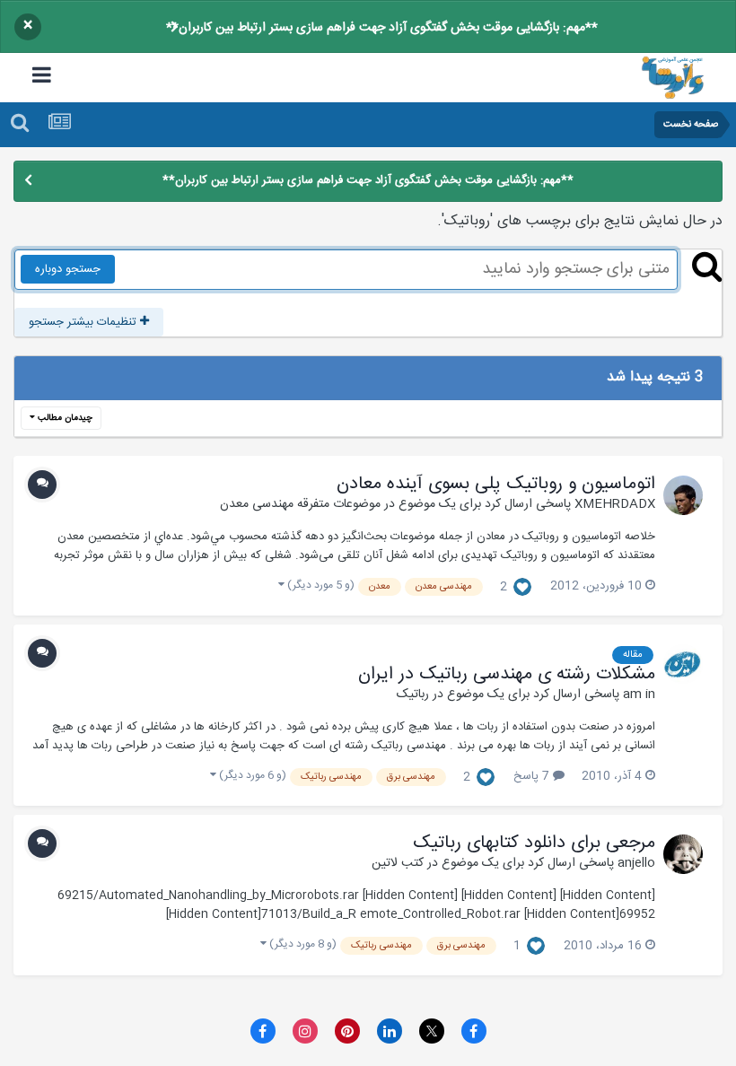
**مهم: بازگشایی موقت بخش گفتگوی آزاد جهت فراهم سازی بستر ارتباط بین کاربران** (382, 28)
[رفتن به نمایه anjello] (683, 854)
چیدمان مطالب (63, 418)
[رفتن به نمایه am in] (683, 664)
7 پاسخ (533, 776)
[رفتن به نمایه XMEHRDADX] (683, 495)
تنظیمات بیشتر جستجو (84, 322)
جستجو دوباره (68, 269)
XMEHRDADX (614, 504)
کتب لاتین (398, 863)
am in (639, 694)
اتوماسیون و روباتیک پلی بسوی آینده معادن (496, 484)
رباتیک (413, 694)
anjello (636, 863)
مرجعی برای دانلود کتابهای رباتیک (534, 843)
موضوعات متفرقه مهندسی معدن (300, 504)
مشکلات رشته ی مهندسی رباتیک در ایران (506, 675)
